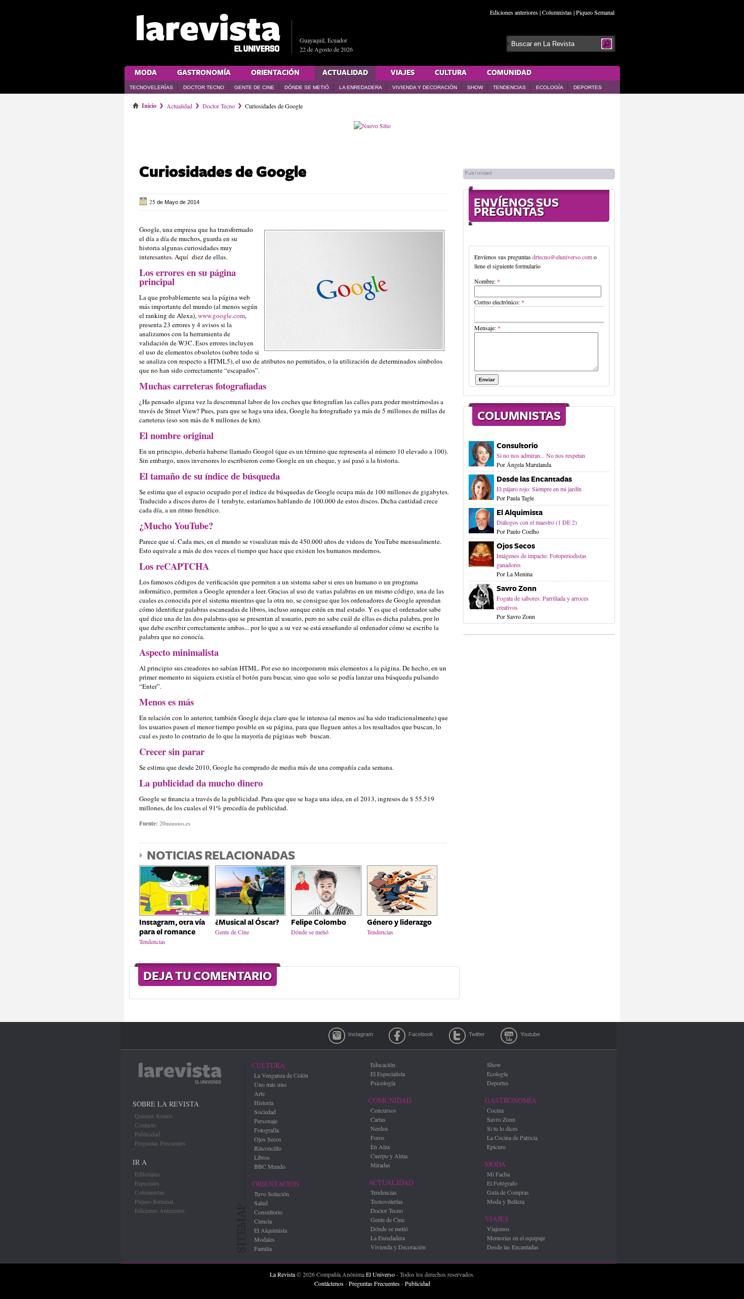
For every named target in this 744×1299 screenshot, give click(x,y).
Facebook (397, 1035)
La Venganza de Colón (281, 1075)
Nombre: (487, 281)
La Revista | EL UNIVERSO (208, 33)
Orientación (275, 72)
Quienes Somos (154, 1116)
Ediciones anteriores (514, 12)
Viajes (403, 72)
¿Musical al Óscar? (247, 922)
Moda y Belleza (505, 1201)
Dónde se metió (306, 87)
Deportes (587, 87)
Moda (146, 72)
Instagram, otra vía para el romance (172, 927)
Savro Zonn (516, 589)
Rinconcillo (267, 1148)
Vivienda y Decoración (424, 87)
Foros (377, 1137)
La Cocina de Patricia (512, 1137)
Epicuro (496, 1147)
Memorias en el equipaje (516, 1238)
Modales (264, 1239)
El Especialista (387, 1074)
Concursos (383, 1110)
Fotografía (266, 1130)
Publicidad (147, 1134)
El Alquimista (520, 513)
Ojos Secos (516, 546)
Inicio (149, 103)
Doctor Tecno (203, 87)
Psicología (382, 1083)
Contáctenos (329, 1283)
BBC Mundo (269, 1166)
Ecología (549, 87)
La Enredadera (360, 87)
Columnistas (557, 12)
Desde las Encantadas (534, 479)
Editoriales (147, 1174)
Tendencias (509, 87)
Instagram (337, 1035)
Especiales (147, 1183)
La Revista (282, 1274)
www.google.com (221, 315)
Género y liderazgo (399, 922)
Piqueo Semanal (595, 12)
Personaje (265, 1121)
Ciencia (263, 1221)
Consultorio (517, 446)
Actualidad (345, 72)
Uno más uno (270, 1084)
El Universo (380, 1274)
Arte (259, 1093)
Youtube (509, 1035)
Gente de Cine (254, 87)
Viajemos (498, 1229)
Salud (261, 1203)
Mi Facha (498, 1174)
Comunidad (509, 72)
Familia (263, 1248)
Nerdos (379, 1128)
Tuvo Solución (271, 1194)
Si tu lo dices (502, 1128)
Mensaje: (487, 328)
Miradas (380, 1165)
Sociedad (265, 1112)
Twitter (457, 1035)
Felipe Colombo (318, 922)
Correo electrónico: (499, 302)
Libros (262, 1157)
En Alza (380, 1147)
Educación (382, 1064)
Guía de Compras (508, 1192)
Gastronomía (204, 72)
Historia (263, 1102)
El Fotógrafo (502, 1183)
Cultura (451, 72)
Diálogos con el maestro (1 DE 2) (537, 522)
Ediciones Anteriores (160, 1210)
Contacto (145, 1125)
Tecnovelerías (151, 87)
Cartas (378, 1119)
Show (475, 87)
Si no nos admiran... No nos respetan (541, 455)
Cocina (495, 1110)
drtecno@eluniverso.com (562, 257)
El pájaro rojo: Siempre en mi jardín (539, 489)
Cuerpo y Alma (388, 1156)
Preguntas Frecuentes (160, 1143)
